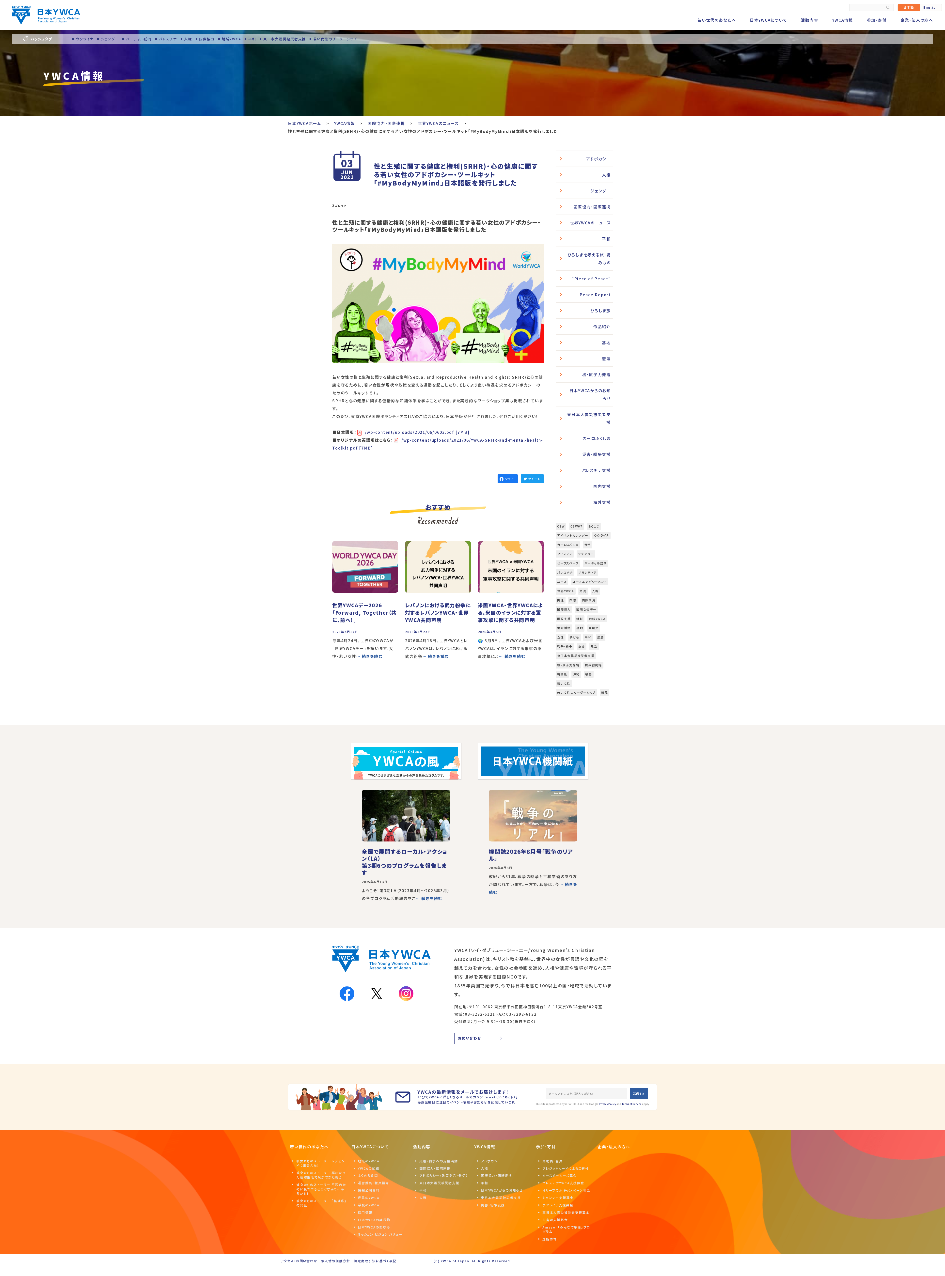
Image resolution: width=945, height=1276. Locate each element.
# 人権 (186, 38)
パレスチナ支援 (596, 470)
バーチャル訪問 (595, 563)
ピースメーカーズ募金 (559, 1175)
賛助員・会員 (552, 1161)
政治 (594, 646)
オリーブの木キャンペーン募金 (566, 1190)
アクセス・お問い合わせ (299, 1261)
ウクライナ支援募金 (557, 1205)
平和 (606, 239)
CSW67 (576, 526)
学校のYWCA (368, 1205)
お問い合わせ (469, 1038)
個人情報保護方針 (335, 1261)
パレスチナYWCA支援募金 (563, 1183)
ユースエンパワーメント (589, 581)
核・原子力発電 (596, 374)
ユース (562, 581)
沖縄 (576, 674)
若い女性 (563, 683)
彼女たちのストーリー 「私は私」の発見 (321, 1203)
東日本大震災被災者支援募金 (566, 1212)
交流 (583, 591)
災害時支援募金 (555, 1219)
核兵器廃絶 (593, 665)
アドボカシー (598, 159)
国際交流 (589, 600)
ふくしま (594, 526)
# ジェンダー (108, 38)
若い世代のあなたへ (716, 20)
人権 (606, 175)
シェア (509, 479)
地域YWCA (597, 619)
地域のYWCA (368, 1161)
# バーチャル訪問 (137, 38)
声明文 (594, 628)
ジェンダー (600, 191)
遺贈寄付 (549, 1239)
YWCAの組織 (368, 1168)
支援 (581, 646)
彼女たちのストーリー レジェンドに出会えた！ (320, 1163)
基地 (606, 342)
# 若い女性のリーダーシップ (333, 38)
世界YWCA (565, 591)
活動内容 (809, 20)
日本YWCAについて (768, 20)
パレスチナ (565, 572)
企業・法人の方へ (916, 20)
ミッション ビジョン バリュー (380, 1234)
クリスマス (564, 554)
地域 (579, 619)
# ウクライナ (83, 38)
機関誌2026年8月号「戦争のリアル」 (531, 854)
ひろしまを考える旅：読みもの (589, 258)
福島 (588, 674)
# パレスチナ (166, 38)
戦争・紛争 (565, 646)
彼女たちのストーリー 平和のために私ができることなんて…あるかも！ (321, 1189)
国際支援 (564, 619)
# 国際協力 (205, 38)
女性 (560, 637)
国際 (572, 600)
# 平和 (250, 38)
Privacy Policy (607, 1104)
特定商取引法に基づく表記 (375, 1261)
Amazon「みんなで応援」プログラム (566, 1229)
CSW (561, 526)
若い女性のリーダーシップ (576, 692)
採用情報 (365, 1212)
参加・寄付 (877, 20)
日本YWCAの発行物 (374, 1219)
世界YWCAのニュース (590, 223)
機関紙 (562, 674)
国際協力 (564, 609)
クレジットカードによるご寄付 (565, 1168)
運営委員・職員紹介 (373, 1183)
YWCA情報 (842, 20)
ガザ (587, 545)
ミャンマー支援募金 (558, 1197)
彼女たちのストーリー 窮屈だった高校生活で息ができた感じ (320, 1175)
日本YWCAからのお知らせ (590, 394)
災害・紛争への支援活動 (438, 1161)
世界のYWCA (368, 1197)
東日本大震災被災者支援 (589, 418)
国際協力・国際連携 (592, 207)
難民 (604, 692)
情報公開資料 (369, 1190)
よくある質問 (368, 1175)
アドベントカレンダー (572, 535)
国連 (560, 600)
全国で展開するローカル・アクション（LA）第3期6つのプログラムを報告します (404, 861)
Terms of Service (632, 1104)
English (930, 7)
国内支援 (602, 486)
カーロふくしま (597, 438)
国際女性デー (586, 609)
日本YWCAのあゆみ (374, 1227)
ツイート (534, 479)
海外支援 (602, 502)
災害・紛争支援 (596, 454)
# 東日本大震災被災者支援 (282, 38)
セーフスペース (568, 563)
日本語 (908, 7)
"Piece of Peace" (591, 278)
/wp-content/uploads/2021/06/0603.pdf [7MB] (417, 432)
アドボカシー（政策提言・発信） (443, 1175)
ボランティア (588, 572)
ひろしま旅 (600, 310)
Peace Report (595, 294)
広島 (600, 637)
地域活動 (564, 628)
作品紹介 (602, 326)
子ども (574, 637)
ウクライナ (601, 535)
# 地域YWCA (229, 38)
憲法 (606, 358)
